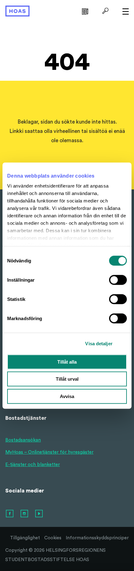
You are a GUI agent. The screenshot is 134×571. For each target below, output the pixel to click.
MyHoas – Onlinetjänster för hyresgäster (49, 452)
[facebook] (10, 514)
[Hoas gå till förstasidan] (17, 10)
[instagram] (24, 514)
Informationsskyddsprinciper (97, 538)
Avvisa (67, 396)
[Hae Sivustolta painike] (104, 11)
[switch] (118, 280)
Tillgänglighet (25, 538)
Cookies (52, 538)
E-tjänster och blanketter (32, 464)
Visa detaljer (98, 343)
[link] (84, 11)
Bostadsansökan (23, 440)
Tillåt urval (67, 379)
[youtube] (39, 514)
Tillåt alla (67, 361)
